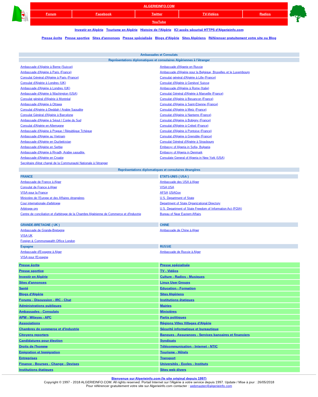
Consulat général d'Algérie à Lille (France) (188, 77)
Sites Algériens (172, 294)
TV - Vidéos (169, 271)
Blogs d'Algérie (31, 294)
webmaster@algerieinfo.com (211, 386)
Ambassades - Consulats (39, 311)
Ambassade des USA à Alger (179, 182)
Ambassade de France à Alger (40, 182)
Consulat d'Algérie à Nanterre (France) (185, 115)
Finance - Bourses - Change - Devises (49, 364)
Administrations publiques (40, 306)
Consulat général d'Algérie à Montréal (45, 99)
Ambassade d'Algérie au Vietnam (42, 136)
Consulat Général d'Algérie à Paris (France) (49, 77)
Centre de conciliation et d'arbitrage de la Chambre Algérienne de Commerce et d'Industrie (80, 214)
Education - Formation (178, 288)
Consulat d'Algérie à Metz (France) (183, 109)
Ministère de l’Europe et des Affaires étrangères (52, 198)
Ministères (168, 311)
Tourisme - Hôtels (174, 352)
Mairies (166, 306)
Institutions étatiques (177, 300)
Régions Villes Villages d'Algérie (185, 323)
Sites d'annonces (33, 282)
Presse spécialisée (175, 265)
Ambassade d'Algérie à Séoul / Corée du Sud (50, 120)
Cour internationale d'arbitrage (40, 203)
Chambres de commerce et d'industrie (49, 329)
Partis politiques (173, 317)
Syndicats (168, 340)
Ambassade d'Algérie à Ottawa (41, 104)
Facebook (104, 14)
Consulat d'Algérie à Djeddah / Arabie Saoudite (51, 109)
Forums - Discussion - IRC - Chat (45, 300)
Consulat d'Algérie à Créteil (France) (184, 125)
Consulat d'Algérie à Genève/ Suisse (184, 83)
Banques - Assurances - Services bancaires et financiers (205, 335)
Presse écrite (29, 265)
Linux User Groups (175, 282)
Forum (51, 14)
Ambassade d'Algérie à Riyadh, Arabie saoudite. (52, 152)
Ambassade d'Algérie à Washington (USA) (48, 93)
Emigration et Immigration (39, 352)
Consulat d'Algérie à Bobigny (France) (185, 120)
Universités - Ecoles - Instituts (184, 364)
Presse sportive (31, 271)
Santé (23, 288)
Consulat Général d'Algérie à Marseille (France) (191, 93)
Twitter (157, 14)
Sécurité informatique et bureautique (189, 329)
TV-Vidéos (211, 14)
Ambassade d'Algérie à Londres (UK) (45, 88)
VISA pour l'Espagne (34, 257)
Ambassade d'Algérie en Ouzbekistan (45, 141)
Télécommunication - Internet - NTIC (189, 346)
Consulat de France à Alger (38, 187)
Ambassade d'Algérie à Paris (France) (45, 72)
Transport (168, 358)
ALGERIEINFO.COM (159, 6)
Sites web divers (173, 369)
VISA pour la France (34, 192)
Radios (265, 14)
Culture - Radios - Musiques (182, 276)
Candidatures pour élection (41, 340)
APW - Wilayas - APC (35, 317)
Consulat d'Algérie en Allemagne (42, 125)
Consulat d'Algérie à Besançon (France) (186, 99)
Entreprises (28, 358)
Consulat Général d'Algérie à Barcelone (46, 115)
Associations (29, 323)
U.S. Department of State (177, 198)
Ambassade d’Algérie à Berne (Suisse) (46, 67)
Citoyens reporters (34, 335)
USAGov (175, 192)
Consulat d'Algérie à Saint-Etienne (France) (189, 104)
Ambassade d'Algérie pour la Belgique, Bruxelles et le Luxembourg (205, 72)
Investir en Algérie (33, 276)
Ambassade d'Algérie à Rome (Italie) (184, 88)
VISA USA (167, 187)
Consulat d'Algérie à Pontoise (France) (186, 131)
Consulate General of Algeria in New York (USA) (192, 157)
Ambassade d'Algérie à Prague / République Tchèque (56, 131)
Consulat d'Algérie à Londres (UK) (43, 83)
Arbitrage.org (29, 208)
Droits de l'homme (33, 346)
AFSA (164, 192)
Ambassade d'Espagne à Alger (41, 252)
